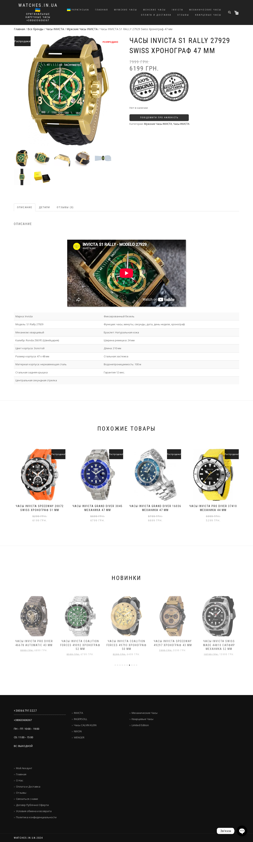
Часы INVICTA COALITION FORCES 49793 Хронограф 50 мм (127, 645)
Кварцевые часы (208, 15)
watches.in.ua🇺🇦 (38, 7)
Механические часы (205, 10)
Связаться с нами (27, 799)
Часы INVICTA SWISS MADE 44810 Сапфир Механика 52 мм (219, 645)
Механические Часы (145, 713)
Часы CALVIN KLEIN (85, 725)
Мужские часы (125, 10)
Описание (24, 207)
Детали (44, 207)
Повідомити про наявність (159, 117)
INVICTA (177, 10)
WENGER (79, 737)
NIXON (78, 731)
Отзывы (183, 15)
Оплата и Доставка (156, 15)
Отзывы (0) (65, 207)
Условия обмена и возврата (34, 811)
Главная (101, 10)
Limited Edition (140, 725)
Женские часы (154, 10)
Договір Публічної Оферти (32, 805)
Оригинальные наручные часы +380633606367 (38, 17)
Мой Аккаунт (24, 768)
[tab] (25, 207)
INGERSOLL (80, 719)
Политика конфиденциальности (36, 817)
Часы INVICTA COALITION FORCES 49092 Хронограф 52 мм (80, 645)
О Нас (19, 780)
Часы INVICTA (55, 29)
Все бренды (35, 29)
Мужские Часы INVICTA (82, 29)
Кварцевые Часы (142, 719)
